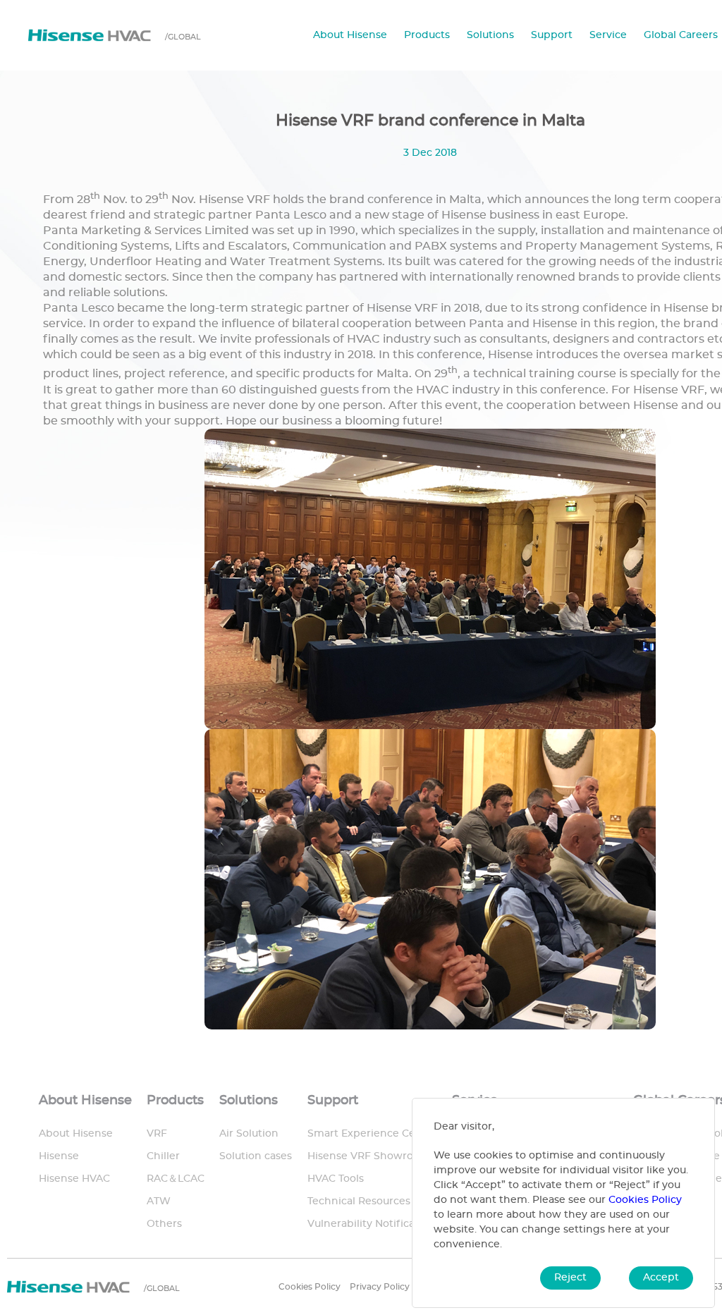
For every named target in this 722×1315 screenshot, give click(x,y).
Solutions (490, 35)
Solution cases (255, 1156)
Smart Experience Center (372, 1134)
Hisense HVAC (74, 1179)
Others (164, 1224)
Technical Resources (358, 1201)
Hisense (59, 1156)
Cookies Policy (310, 1287)
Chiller (163, 1156)
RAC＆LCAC (175, 1179)
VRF (157, 1134)
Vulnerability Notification (371, 1224)
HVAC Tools (335, 1179)
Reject (570, 1278)
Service (608, 35)
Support (552, 35)
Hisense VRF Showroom (368, 1156)
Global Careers (681, 35)
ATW (159, 1201)
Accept (661, 1278)
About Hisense (350, 35)
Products (427, 35)
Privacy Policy (380, 1287)
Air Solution (249, 1134)
